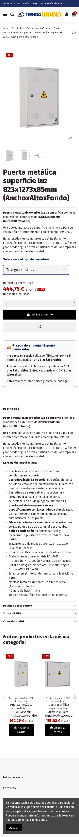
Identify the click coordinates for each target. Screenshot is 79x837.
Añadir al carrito (42, 314)
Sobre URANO (12, 613)
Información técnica (51, 3)
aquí (43, 820)
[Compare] (34, 660)
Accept (13, 827)
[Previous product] (73, 32)
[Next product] (75, 32)
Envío (26, 3)
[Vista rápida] (34, 667)
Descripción (11, 408)
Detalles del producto (17, 605)
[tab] (39, 409)
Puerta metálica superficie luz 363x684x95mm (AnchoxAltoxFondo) (23, 710)
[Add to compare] (39, 327)
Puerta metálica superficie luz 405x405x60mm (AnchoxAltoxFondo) (59, 710)
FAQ (35, 3)
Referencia (10, 283)
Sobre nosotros (11, 3)
